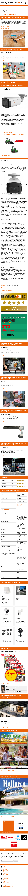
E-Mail (14, 689)
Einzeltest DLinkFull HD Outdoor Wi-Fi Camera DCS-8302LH (7, 621)
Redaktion (5, 869)
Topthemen (5, 876)
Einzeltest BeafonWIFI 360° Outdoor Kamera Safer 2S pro (20, 620)
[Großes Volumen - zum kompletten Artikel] (14, 466)
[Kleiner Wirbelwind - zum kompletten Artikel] (14, 432)
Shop (4, 866)
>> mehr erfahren (5, 683)
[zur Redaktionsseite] (3, 689)
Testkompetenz (6, 867)
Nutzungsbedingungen (8, 886)
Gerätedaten (6, 870)
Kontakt (4, 885)
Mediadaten (5, 879)
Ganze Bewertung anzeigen (7, 290)
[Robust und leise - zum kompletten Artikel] (14, 38)
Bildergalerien (6, 872)
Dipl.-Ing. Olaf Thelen (17, 686)
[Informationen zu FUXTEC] (21, 823)
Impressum (5, 878)
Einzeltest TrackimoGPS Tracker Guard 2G (6, 641)
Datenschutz (6, 882)
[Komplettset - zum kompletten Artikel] (14, 399)
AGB (4, 881)
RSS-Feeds (5, 874)
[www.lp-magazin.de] (24, 839)
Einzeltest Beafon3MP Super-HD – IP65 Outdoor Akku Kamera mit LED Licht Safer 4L (6, 600)
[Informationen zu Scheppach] (21, 828)
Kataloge (5, 873)
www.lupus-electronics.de (20, 505)
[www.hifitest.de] (10, 839)
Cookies (4, 884)
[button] (26, 184)
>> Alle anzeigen (5, 28)
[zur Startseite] (15, 3)
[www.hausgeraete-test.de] (17, 839)
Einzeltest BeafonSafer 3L (18, 598)
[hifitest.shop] (14, 846)
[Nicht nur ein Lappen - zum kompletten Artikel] (14, 71)
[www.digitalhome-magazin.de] (4, 839)
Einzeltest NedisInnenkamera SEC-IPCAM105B (20, 641)
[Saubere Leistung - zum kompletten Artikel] (14, 366)
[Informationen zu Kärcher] (21, 825)
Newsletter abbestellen (6, 862)
